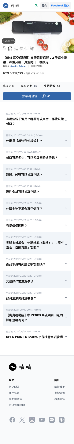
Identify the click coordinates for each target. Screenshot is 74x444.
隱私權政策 (15, 399)
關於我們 (59, 387)
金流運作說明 (17, 405)
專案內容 (9, 85)
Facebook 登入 (60, 5)
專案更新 (29, 85)
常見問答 (52, 85)
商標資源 (59, 393)
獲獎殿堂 (59, 399)
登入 (44, 5)
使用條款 (14, 393)
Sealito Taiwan (18, 66)
